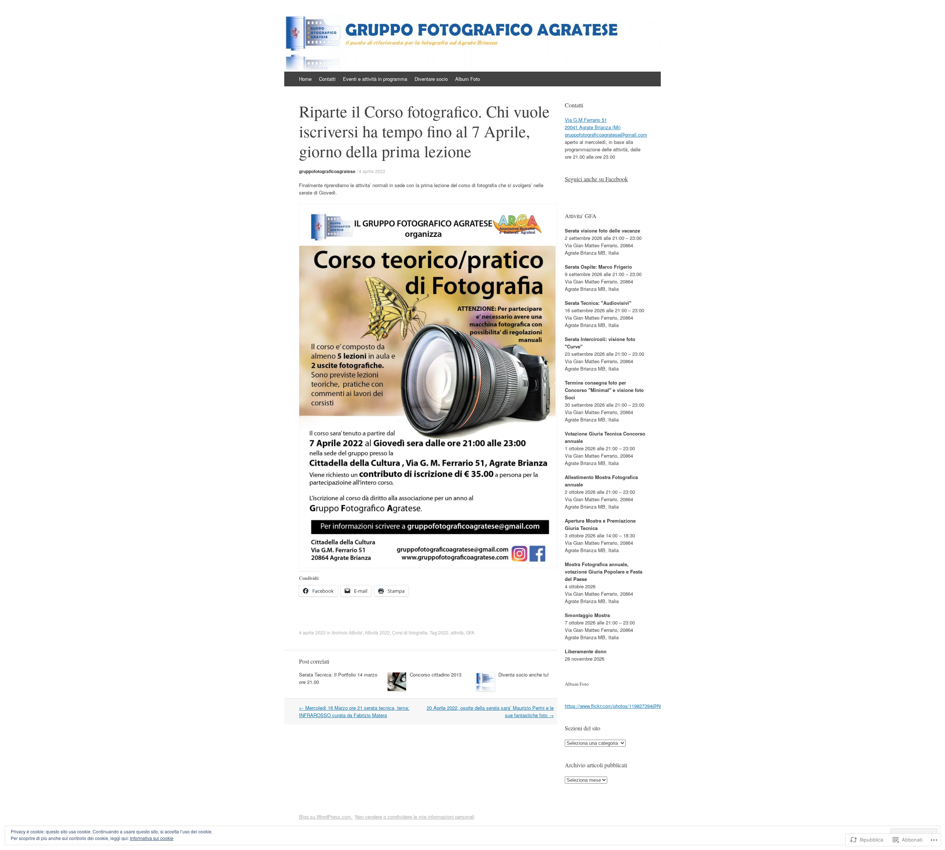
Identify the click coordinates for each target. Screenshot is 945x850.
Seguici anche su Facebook (596, 179)
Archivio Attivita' (347, 632)
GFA (470, 632)
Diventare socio (431, 78)
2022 (443, 632)
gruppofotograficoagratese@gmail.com (606, 134)
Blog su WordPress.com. (326, 816)
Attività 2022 (377, 632)
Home (305, 78)
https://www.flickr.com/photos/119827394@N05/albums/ (624, 705)
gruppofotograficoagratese (327, 171)
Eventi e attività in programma (375, 78)
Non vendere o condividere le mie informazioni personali (414, 816)
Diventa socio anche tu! (523, 674)
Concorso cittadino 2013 (435, 674)
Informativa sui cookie (151, 838)
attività (457, 632)
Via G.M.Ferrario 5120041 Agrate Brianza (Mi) (593, 123)
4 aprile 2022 (372, 171)
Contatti (327, 78)
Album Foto (467, 78)
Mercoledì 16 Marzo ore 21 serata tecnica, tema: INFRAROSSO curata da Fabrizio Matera (354, 711)
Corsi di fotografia (409, 632)
